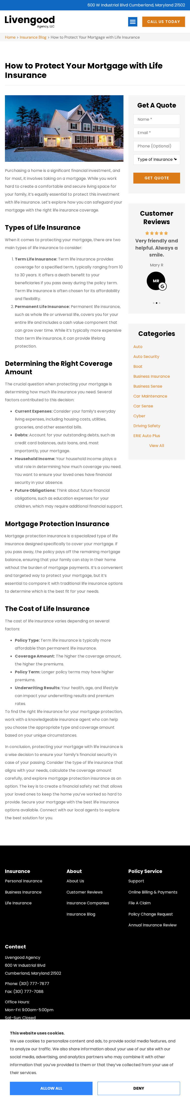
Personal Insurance (23, 881)
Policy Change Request (150, 914)
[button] (133, 21)
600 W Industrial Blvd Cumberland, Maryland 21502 (136, 5)
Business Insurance (23, 892)
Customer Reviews (85, 892)
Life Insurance (18, 903)
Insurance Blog (33, 37)
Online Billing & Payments (152, 892)
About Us (75, 881)
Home (10, 37)
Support (136, 881)
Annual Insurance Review (152, 925)
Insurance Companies (88, 903)
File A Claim (139, 903)
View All (156, 445)
